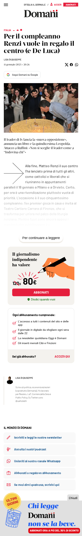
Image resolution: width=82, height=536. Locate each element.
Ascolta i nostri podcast (30, 449)
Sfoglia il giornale (35, 4)
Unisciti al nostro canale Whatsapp (37, 461)
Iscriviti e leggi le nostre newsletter (38, 437)
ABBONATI (41, 292)
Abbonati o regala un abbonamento (37, 473)
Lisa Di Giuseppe (12, 59)
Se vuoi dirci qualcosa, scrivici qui (36, 484)
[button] (66, 64)
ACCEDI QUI (62, 356)
